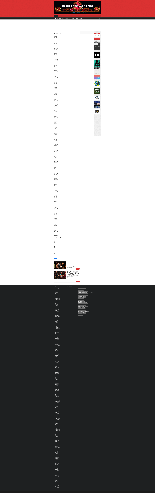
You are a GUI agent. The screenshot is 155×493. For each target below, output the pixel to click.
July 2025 (56, 304)
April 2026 (56, 293)
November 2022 (56, 89)
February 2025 (56, 310)
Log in (91, 288)
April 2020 (55, 127)
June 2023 (55, 81)
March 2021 (56, 367)
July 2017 (55, 167)
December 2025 (56, 298)
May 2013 (56, 481)
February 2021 (56, 115)
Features (78, 275)
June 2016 (56, 436)
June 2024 (55, 66)
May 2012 (56, 486)
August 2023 (56, 332)
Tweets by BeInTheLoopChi (69, 286)
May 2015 (56, 452)
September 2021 (56, 106)
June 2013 (56, 480)
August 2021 (56, 361)
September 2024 (57, 316)
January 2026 (55, 43)
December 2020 (56, 117)
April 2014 (55, 214)
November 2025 (57, 299)
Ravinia (82, 306)
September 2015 (57, 447)
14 (97, 46)
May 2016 (55, 184)
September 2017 (57, 418)
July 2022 (55, 94)
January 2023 (55, 87)
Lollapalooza (85, 302)
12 (95, 46)
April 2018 (55, 156)
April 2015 (56, 453)
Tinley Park (80, 311)
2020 (54, 246)
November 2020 (57, 372)
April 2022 (55, 98)
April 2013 (55, 229)
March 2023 (56, 338)
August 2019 (56, 390)
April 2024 (56, 322)
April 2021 (56, 366)
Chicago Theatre (84, 292)
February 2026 (56, 42)
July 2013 (55, 225)
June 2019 (55, 139)
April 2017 (56, 424)
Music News (75, 275)
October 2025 (55, 47)
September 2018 (56, 150)
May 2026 (55, 38)
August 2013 (55, 224)
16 (99, 46)
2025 (54, 240)
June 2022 (56, 349)
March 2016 (56, 440)
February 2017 (56, 173)
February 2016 (56, 441)
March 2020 (55, 128)
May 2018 (55, 155)
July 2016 (56, 435)
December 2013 (56, 219)
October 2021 (55, 105)
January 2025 (55, 58)
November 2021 (56, 104)
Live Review (80, 302)
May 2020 (56, 379)
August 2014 (56, 463)
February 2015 (56, 202)
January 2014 (55, 218)
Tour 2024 (86, 311)
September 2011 (56, 235)
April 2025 (55, 54)
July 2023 (56, 333)
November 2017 (56, 162)
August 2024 (55, 64)
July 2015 (55, 196)
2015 (54, 252)
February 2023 (56, 339)
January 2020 (56, 384)
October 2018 (55, 149)
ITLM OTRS (68, 276)
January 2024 (55, 72)
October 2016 (55, 178)
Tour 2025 (79, 312)
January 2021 (55, 116)
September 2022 (57, 345)
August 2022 (55, 93)
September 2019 (57, 389)
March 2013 (55, 230)
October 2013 (56, 475)
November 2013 (56, 220)
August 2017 (56, 419)
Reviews (71, 276)
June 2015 (55, 197)
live (84, 301)
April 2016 (55, 185)
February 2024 (56, 71)
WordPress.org (92, 292)
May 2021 (55, 111)
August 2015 (55, 195)
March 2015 (55, 201)
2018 (54, 248)
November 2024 (56, 60)
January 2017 (55, 174)
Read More (78, 281)
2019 (54, 247)
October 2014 (55, 207)
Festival (84, 296)
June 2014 (55, 212)
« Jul (94, 50)
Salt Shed (83, 307)
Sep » (96, 50)
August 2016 (55, 180)
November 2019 (56, 133)
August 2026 (56, 288)
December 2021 (56, 356)
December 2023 (56, 327)
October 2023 (55, 76)
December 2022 (56, 88)
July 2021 (56, 362)
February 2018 (56, 412)
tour (83, 311)
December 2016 (56, 429)
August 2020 (55, 122)
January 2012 (56, 487)
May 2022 (56, 350)
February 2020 (56, 129)
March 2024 (55, 70)
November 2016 (57, 430)
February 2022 (56, 100)
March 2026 (55, 41)
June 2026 (55, 37)
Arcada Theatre (80, 291)
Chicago (79, 292)
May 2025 (55, 53)
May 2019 (55, 140)
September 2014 (56, 208)
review (86, 306)
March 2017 (55, 172)
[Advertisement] (77, 26)
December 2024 (56, 59)
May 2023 (55, 82)
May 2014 (55, 213)
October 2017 (55, 163)
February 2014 (56, 470)
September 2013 (56, 223)
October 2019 (55, 134)
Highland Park (84, 297)
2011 (54, 257)
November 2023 (56, 75)
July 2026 (55, 36)
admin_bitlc (72, 275)
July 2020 (55, 123)
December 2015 (56, 190)
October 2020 (56, 373)
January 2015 (55, 203)
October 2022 (56, 344)
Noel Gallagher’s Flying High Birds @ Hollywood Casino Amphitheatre (72, 262)
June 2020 (56, 378)
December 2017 (56, 161)
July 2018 (56, 406)
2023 (54, 242)
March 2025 (55, 55)
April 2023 (55, 83)
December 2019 (56, 132)
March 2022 (55, 99)
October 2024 (56, 315)
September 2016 (56, 179)
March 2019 (56, 396)
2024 (54, 241)
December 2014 (56, 458)
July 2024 (55, 65)
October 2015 (56, 446)
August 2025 (55, 49)
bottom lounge (85, 291)
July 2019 (55, 138)
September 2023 (56, 77)
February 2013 (56, 231)
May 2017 (56, 423)
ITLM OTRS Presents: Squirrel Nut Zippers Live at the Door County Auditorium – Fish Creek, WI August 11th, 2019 (73, 273)
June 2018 (56, 407)
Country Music (80, 296)
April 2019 (56, 395)
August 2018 (55, 151)
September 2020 (56, 121)
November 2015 (56, 191)
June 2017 (55, 168)
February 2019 (56, 144)
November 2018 (57, 401)
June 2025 (56, 305)
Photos (79, 306)
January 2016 (55, 189)
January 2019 (55, 145)
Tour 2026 (83, 312)
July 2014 (56, 464)
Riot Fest (79, 307)
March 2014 (56, 469)
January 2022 (56, 355)
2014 (54, 253)
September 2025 (56, 48)
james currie (80, 301)
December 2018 (56, 146)
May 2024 (56, 321)
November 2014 (56, 206)
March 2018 (55, 157)
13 (96, 46)
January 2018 (56, 413)
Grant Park (79, 297)
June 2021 (55, 110)
